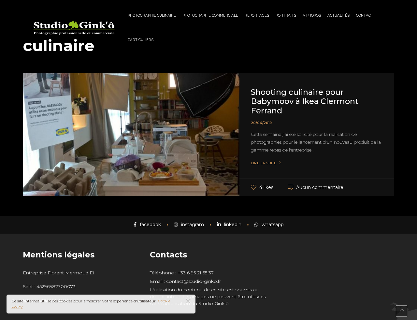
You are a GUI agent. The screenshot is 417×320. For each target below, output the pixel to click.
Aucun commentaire (319, 187)
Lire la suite (264, 163)
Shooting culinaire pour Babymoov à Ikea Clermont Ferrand (304, 101)
